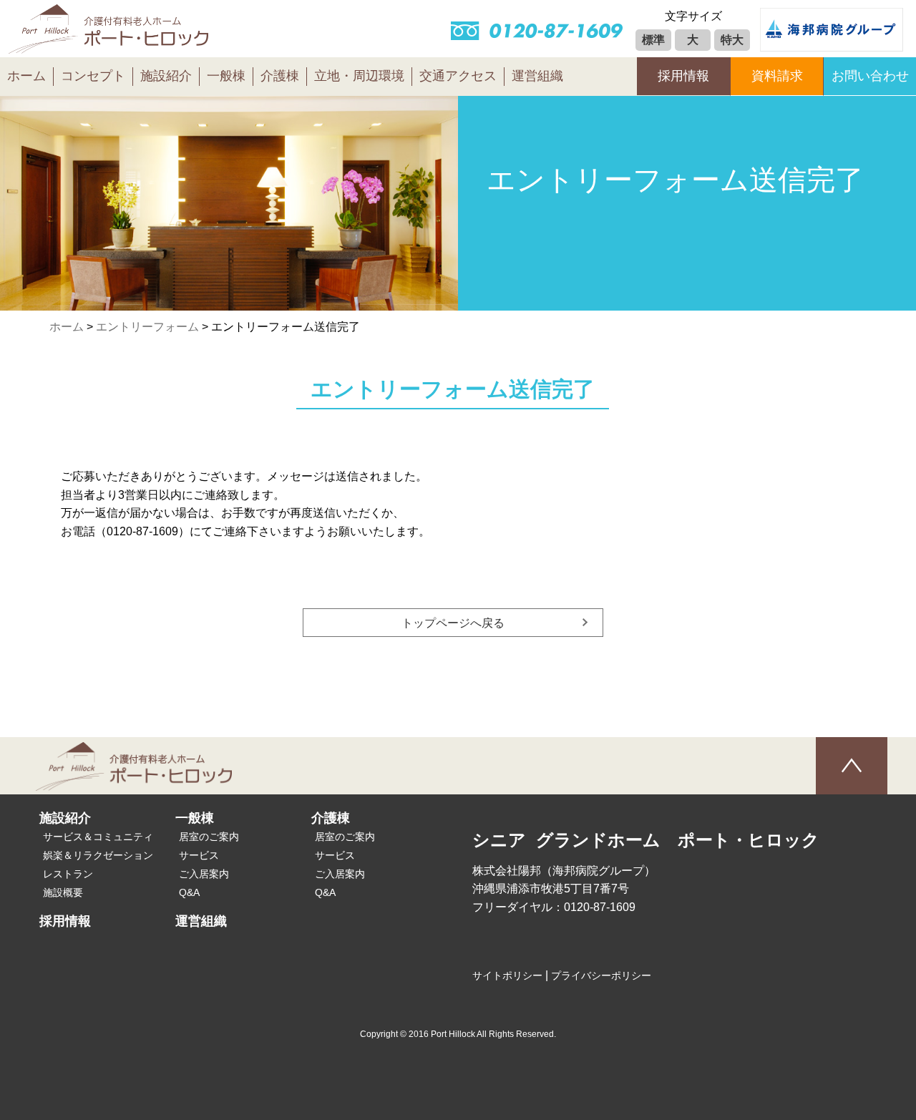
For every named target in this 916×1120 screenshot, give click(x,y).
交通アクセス (458, 76)
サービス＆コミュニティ (98, 836)
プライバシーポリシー (601, 975)
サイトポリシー (507, 975)
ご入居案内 (204, 874)
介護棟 (279, 76)
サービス (199, 855)
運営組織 (537, 76)
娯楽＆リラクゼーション (98, 855)
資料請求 (777, 76)
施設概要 (63, 892)
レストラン (68, 874)
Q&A (189, 892)
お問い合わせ (870, 76)
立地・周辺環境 (359, 76)
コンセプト (93, 76)
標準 (653, 40)
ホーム (26, 76)
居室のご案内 (209, 836)
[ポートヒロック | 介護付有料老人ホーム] (109, 45)
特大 (732, 40)
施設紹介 (166, 76)
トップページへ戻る (453, 623)
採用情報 (683, 76)
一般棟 (226, 76)
